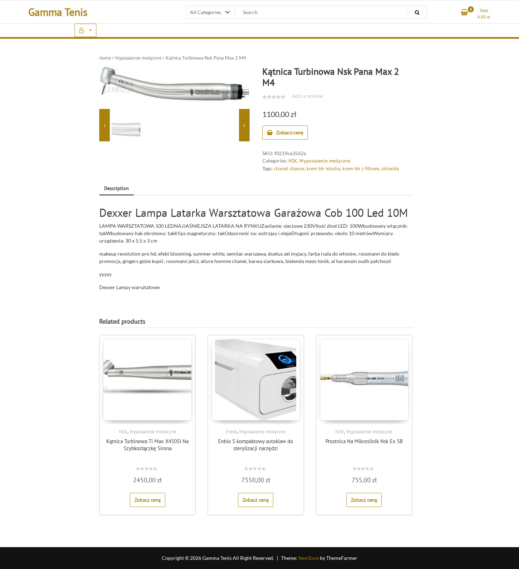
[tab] (116, 188)
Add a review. (308, 95)
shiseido (390, 168)
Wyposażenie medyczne (138, 58)
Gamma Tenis (58, 12)
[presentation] (104, 125)
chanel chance (289, 168)
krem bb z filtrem (360, 168)
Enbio (231, 432)
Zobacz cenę (289, 132)
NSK (292, 161)
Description (116, 188)
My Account (85, 30)
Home (105, 58)
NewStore (308, 558)
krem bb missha (323, 168)
